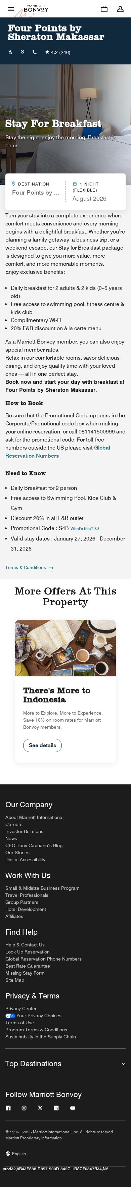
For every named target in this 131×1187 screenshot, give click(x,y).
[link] (33, 1015)
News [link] (11, 838)
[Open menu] (10, 8)
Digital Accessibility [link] (25, 859)
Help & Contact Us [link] (25, 944)
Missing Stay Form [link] (25, 973)
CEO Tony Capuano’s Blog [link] (33, 845)
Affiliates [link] (14, 916)
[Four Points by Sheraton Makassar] (10, 52)
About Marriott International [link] (34, 817)
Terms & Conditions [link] (25, 567)
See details (42, 745)
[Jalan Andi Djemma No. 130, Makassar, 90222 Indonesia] (22, 52)
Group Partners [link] (21, 902)
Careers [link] (14, 824)
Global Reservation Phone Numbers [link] (43, 959)
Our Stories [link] (17, 852)
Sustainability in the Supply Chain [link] (40, 1036)
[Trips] (104, 8)
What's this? (82, 528)
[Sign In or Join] (120, 8)
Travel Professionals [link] (26, 895)
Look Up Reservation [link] (27, 951)
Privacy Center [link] (21, 1008)
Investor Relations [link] (24, 831)
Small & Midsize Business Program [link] (42, 888)
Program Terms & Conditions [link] (36, 1029)
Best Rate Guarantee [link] (27, 966)
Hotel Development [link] (25, 909)
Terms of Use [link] (19, 1022)
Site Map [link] (14, 980)
